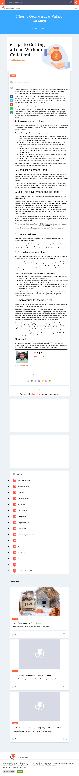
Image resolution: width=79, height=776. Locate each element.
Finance (13, 75)
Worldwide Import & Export (26, 571)
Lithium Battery (23, 529)
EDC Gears (21, 504)
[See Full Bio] (43, 356)
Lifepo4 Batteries (23, 522)
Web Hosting (22, 553)
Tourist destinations (24, 547)
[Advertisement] (39, 415)
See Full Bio (37, 357)
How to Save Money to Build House (26, 623)
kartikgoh (18, 82)
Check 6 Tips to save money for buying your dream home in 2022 (38, 728)
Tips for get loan (23, 365)
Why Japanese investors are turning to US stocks (32, 675)
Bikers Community (24, 486)
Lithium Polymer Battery (26, 535)
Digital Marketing (23, 498)
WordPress (21, 565)
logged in (36, 394)
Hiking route (22, 516)
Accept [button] (20, 771)
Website (20, 559)
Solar (19, 541)
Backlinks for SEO (24, 480)
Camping (21, 492)
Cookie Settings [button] (9, 771)
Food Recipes (22, 510)
